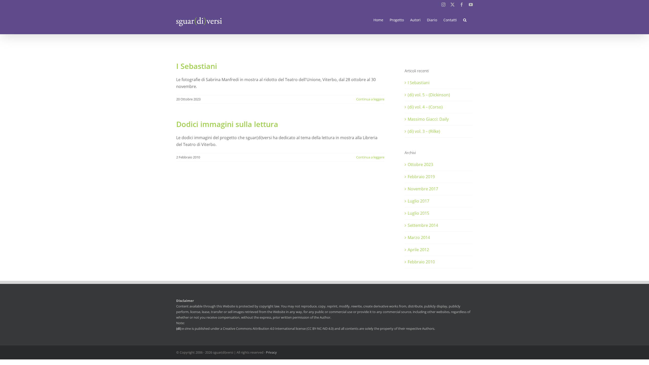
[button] (464, 20)
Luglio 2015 (418, 213)
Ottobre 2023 (420, 164)
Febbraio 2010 (421, 262)
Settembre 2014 (423, 225)
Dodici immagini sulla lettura (227, 124)
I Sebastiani (196, 66)
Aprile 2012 (418, 249)
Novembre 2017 (423, 189)
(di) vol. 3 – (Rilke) (424, 131)
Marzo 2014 (419, 237)
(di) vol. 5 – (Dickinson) (429, 95)
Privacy (271, 352)
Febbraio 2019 (421, 176)
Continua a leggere (370, 99)
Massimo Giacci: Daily (428, 119)
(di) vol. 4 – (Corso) (425, 107)
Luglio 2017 (418, 201)
